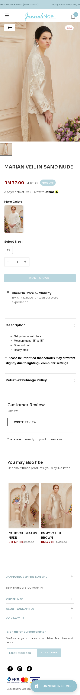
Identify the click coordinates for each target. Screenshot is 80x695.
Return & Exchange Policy (26, 380)
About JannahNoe (20, 608)
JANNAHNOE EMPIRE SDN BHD (27, 576)
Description (15, 325)
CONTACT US (15, 618)
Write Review (25, 422)
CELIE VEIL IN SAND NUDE (23, 535)
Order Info (14, 599)
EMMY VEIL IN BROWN (51, 535)
